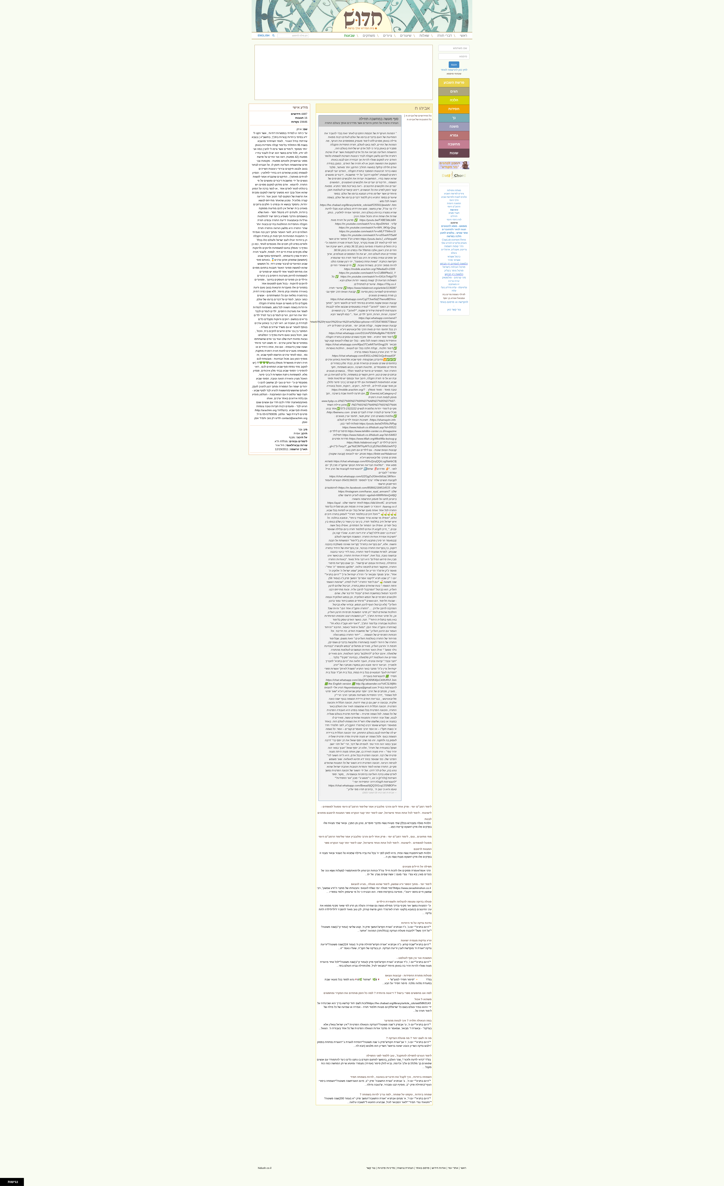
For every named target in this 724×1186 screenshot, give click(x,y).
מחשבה (454, 144)
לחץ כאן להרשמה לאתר (454, 69)
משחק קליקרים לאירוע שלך (454, 243)
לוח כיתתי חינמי (454, 219)
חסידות (453, 109)
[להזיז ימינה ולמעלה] (5, 1181)
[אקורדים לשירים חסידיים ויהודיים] (454, 173)
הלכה (454, 100)
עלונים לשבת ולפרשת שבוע (454, 197)
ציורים (387, 36)
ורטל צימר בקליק (453, 270)
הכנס (454, 64)
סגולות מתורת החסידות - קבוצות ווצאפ (408, 975)
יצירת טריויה (454, 281)
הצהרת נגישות (405, 1167)
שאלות (424, 36)
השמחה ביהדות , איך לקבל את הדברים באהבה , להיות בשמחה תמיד (391, 1076)
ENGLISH (263, 35)
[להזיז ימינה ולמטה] (5, 1183)
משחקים (369, 36)
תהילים (454, 216)
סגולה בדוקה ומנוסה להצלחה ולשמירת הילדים (404, 901)
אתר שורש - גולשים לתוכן (454, 232)
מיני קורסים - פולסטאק (454, 277)
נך (454, 118)
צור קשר (370, 1167)
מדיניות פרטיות (386, 1167)
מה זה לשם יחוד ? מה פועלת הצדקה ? (409, 1038)
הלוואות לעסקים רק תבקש (454, 263)
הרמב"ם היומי (453, 206)
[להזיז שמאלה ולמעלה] (3, 1181)
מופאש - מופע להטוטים (454, 226)
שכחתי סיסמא (454, 73)
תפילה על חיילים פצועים (417, 866)
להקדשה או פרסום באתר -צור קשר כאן (454, 305)
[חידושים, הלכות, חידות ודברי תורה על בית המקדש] (454, 165)
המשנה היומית (454, 203)
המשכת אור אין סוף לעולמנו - (414, 957)
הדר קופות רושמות (453, 246)
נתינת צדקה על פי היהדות (416, 922)
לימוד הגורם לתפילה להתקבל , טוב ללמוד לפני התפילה (399, 1055)
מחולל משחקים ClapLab (454, 239)
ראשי (463, 36)
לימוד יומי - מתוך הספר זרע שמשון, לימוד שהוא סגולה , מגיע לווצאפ (391, 884)
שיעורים (405, 36)
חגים (454, 91)
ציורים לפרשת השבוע (454, 193)
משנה (454, 126)
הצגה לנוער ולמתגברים (454, 229)
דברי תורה (444, 36)
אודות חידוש (439, 1167)
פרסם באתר (422, 1167)
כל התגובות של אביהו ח (419, 119)
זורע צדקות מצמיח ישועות (416, 940)
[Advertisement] (344, 72)
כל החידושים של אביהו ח (419, 115)
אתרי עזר (453, 1167)
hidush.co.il (264, 1167)
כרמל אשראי (453, 256)
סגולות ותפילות (454, 190)
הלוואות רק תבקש (454, 274)
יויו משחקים (454, 284)
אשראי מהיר (454, 260)
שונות (454, 153)
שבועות (349, 36)
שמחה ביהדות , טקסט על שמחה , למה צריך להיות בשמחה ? (396, 1094)
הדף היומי (454, 200)
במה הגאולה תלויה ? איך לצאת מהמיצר (408, 1020)
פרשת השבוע (454, 82)
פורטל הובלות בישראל (454, 267)
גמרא (454, 135)
